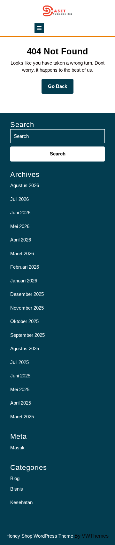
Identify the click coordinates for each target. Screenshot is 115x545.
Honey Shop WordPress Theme (39, 536)
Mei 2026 (19, 226)
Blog (14, 478)
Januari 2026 (23, 280)
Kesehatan (21, 502)
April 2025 (20, 403)
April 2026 (20, 239)
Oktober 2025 (24, 321)
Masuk (17, 447)
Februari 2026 (24, 267)
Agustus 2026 (24, 185)
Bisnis (16, 489)
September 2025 (27, 335)
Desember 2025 (27, 294)
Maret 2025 (22, 416)
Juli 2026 (19, 199)
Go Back (60, 88)
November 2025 (27, 308)
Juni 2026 (20, 212)
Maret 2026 (22, 253)
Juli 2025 (19, 362)
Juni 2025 (20, 375)
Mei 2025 (19, 389)
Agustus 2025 (24, 348)
